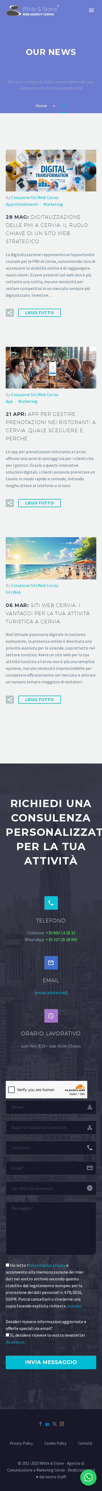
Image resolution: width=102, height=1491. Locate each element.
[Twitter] (54, 1424)
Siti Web (13, 592)
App (9, 401)
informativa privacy (47, 1265)
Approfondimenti (22, 204)
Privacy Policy (21, 1443)
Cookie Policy (55, 1443)
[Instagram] (62, 1424)
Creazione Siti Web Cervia (34, 197)
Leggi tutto (39, 312)
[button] (10, 313)
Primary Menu (91, 10)
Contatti (85, 1443)
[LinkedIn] (47, 1424)
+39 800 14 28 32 (60, 932)
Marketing (53, 204)
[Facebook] (40, 1424)
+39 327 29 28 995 (62, 939)
